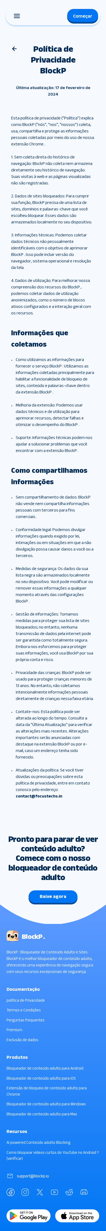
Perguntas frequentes (26, 1020)
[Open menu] (17, 16)
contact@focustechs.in (39, 796)
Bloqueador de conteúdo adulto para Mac (42, 1114)
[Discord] (84, 1192)
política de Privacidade (26, 1000)
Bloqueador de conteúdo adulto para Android (45, 1068)
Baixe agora (53, 896)
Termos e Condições (24, 1010)
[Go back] (14, 48)
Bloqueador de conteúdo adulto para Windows (46, 1104)
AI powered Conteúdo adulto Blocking (38, 1142)
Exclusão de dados (22, 1039)
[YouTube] (55, 1192)
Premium (14, 1029)
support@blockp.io (33, 1176)
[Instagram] (25, 1192)
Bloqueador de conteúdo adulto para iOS (41, 1078)
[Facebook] (11, 1192)
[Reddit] (69, 1192)
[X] (40, 1192)
